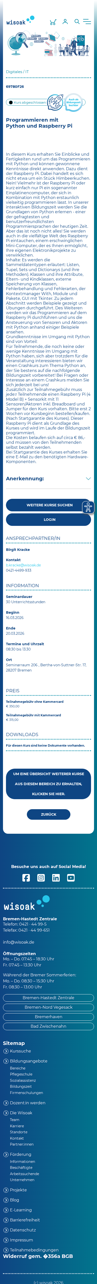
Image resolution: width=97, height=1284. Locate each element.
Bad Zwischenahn (48, 1026)
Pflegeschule (21, 1074)
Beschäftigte (21, 1167)
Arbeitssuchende (24, 1174)
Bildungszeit (21, 1086)
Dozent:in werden (28, 1103)
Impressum (21, 1240)
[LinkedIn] (56, 877)
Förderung (20, 1154)
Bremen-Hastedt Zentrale (48, 997)
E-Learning (21, 1210)
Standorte (18, 1132)
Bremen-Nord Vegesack (49, 1007)
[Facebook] (26, 877)
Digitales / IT (18, 71)
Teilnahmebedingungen (34, 1250)
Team (14, 1120)
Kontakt (17, 1138)
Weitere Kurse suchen (49, 505)
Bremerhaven (48, 1016)
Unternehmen (22, 1180)
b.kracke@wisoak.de (23, 565)
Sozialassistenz (23, 1080)
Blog (14, 1200)
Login (48, 519)
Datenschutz (23, 1230)
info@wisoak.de (18, 942)
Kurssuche (20, 1051)
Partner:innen (22, 1144)
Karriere (17, 1126)
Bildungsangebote (29, 1061)
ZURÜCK (48, 814)
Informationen (22, 1161)
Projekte (18, 1190)
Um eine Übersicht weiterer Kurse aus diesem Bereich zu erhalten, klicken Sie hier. (48, 784)
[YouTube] (71, 877)
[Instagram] (41, 877)
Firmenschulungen (26, 1093)
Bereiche (17, 1068)
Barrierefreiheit (25, 1220)
